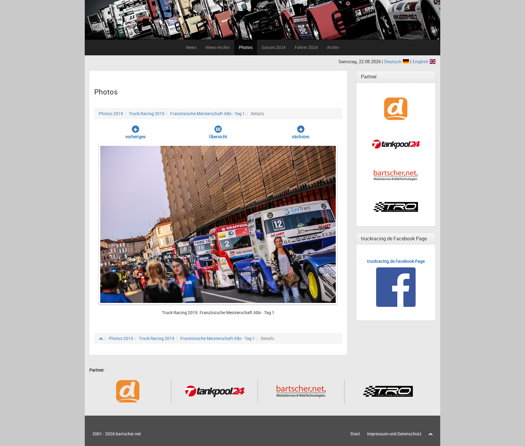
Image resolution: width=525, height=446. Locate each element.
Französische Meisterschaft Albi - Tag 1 (207, 113)
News (191, 47)
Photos (245, 47)
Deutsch (393, 61)
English (421, 61)
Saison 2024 (274, 47)
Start (355, 434)
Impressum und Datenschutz (394, 434)
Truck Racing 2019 (146, 113)
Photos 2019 (111, 113)
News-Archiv (218, 47)
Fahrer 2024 (306, 47)
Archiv (333, 47)
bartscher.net (128, 434)
